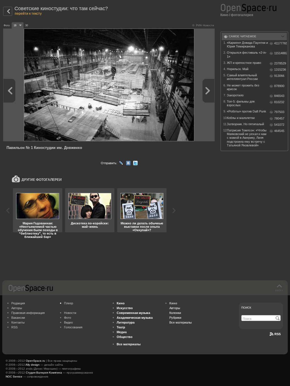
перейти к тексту (28, 14)
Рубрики (175, 317)
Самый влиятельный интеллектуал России (242, 77)
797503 (279, 112)
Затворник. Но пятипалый (245, 124)
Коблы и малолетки (241, 118)
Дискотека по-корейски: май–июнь (90, 225)
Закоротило (235, 95)
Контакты (18, 322)
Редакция (18, 303)
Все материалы (180, 322)
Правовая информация (28, 313)
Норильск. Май (237, 69)
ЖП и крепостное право (244, 62)
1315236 (280, 69)
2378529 (280, 63)
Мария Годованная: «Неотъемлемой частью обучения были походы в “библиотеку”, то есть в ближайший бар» (38, 230)
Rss (277, 334)
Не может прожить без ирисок (243, 87)
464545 (279, 131)
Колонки (175, 313)
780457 (279, 118)
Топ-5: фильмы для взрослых (241, 103)
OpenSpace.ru (35, 360)
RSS (14, 327)
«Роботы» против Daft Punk (246, 111)
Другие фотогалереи (42, 180)
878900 (279, 86)
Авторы (16, 308)
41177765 (280, 43)
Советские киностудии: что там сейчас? (61, 8)
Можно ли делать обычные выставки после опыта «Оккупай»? (142, 227)
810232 (279, 102)
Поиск (246, 307)
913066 (279, 75)
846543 (279, 95)
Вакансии (18, 317)
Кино (224, 15)
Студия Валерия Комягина (44, 372)
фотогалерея (242, 15)
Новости (70, 313)
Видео (68, 322)
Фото (67, 317)
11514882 (280, 53)
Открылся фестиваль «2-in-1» (247, 54)
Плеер (68, 303)
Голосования (73, 327)
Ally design (32, 364)
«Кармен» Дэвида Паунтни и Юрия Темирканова (247, 44)
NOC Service (14, 376)
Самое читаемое (242, 36)
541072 (279, 124)
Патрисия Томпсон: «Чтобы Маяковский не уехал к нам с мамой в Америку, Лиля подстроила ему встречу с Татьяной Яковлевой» (246, 138)
